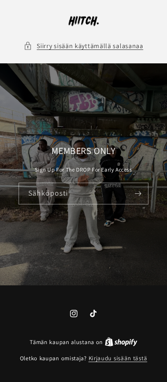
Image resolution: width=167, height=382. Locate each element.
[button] (83, 46)
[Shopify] (121, 342)
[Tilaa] (138, 193)
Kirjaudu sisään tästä (118, 358)
